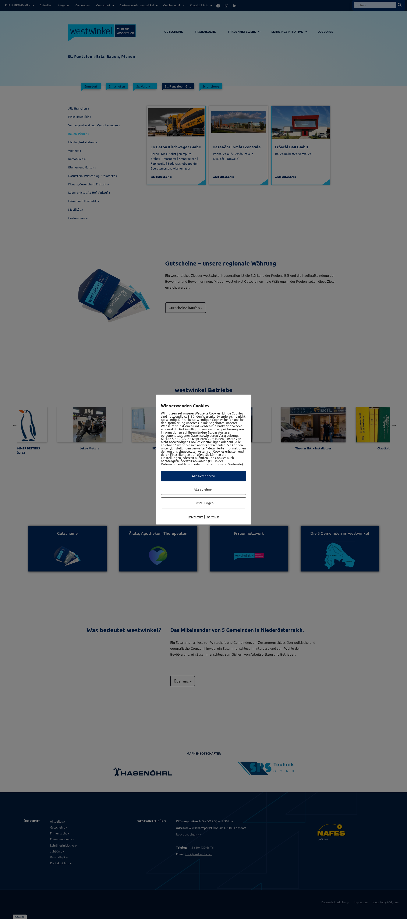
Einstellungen (204, 503)
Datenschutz (195, 517)
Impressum (212, 517)
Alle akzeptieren (203, 476)
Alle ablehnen (203, 489)
